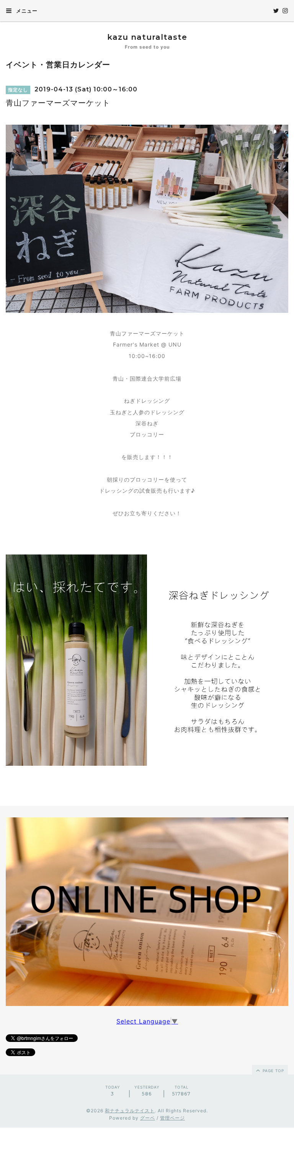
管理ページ (172, 1118)
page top (272, 1070)
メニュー (26, 11)
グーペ (147, 1118)
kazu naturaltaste (147, 37)
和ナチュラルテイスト (130, 1110)
